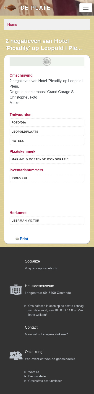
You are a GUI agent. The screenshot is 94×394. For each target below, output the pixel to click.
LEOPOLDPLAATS (25, 131)
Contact (31, 327)
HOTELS (18, 140)
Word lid (33, 372)
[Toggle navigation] (85, 7)
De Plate (36, 8)
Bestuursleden (37, 376)
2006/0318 (19, 178)
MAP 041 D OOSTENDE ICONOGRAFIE (40, 159)
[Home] (12, 8)
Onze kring (33, 352)
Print (24, 239)
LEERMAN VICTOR (25, 220)
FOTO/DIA (19, 122)
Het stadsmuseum (39, 286)
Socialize (32, 261)
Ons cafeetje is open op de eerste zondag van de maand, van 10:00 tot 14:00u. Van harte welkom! (56, 310)
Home (12, 25)
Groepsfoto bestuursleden (45, 381)
